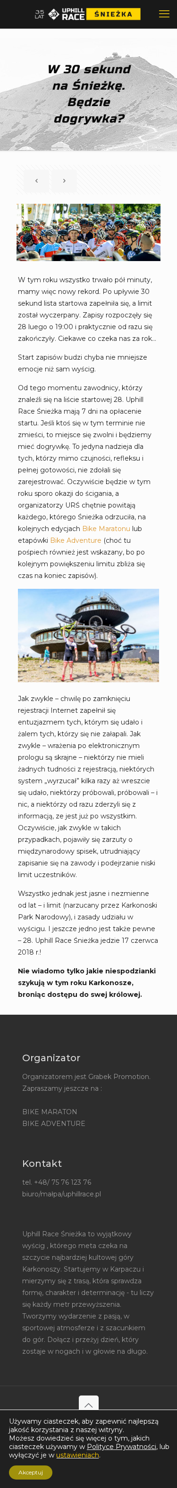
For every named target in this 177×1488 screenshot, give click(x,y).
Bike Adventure (75, 540)
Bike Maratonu (106, 528)
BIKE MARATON (49, 1112)
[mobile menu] (164, 14)
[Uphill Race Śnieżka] (88, 14)
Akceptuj (30, 1472)
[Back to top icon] (89, 1405)
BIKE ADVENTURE (53, 1123)
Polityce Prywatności (121, 1446)
